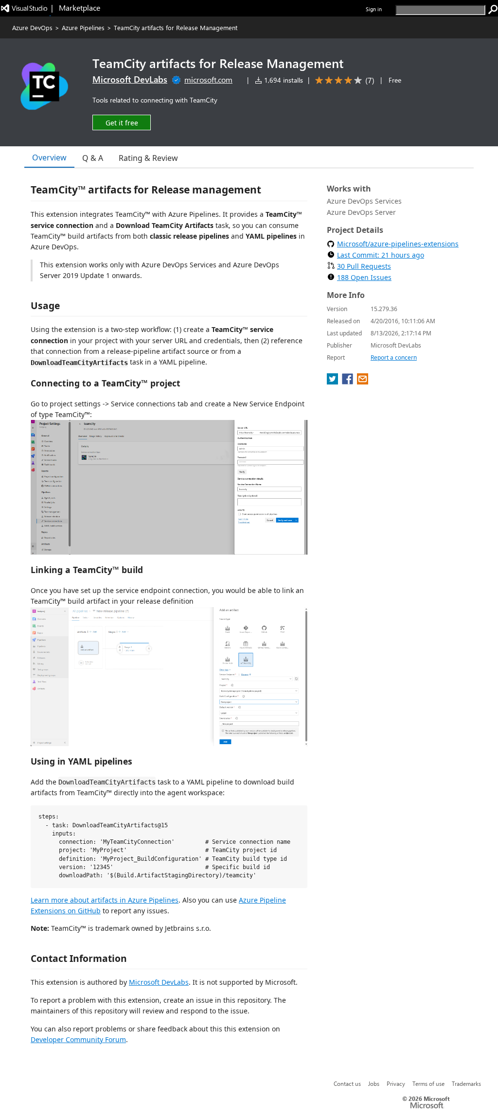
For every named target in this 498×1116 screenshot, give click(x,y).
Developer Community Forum (78, 1039)
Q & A (92, 158)
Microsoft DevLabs (129, 79)
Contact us (347, 1083)
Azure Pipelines (83, 27)
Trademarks (466, 1083)
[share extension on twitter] (333, 381)
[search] (493, 10)
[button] (121, 122)
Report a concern (394, 357)
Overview (49, 157)
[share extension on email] (362, 381)
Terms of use (428, 1083)
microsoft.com (208, 79)
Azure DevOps (32, 27)
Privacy (396, 1083)
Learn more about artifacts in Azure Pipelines (104, 900)
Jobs (373, 1083)
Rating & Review (148, 158)
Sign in (374, 9)
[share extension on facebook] (348, 381)
